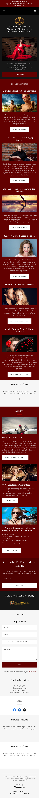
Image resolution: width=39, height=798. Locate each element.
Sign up (19, 586)
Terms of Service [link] (19, 673)
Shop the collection (19, 321)
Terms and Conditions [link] (19, 794)
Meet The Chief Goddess (15, 457)
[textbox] (19, 578)
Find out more (19, 129)
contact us (10, 500)
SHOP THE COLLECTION (19, 374)
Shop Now (19, 75)
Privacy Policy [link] (32, 671)
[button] (4, 11)
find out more (11, 550)
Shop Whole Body (19, 228)
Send (19, 665)
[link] (35, 11)
